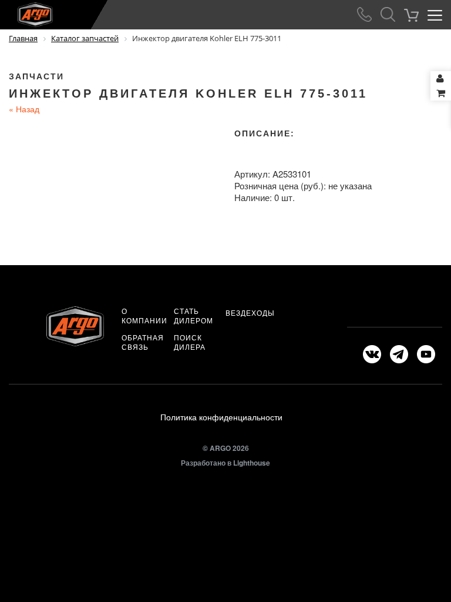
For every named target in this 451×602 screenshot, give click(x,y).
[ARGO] (26, 12)
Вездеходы (250, 312)
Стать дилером (193, 315)
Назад (24, 109)
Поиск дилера (190, 342)
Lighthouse (251, 462)
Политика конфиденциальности (221, 417)
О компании (144, 315)
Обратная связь (143, 342)
